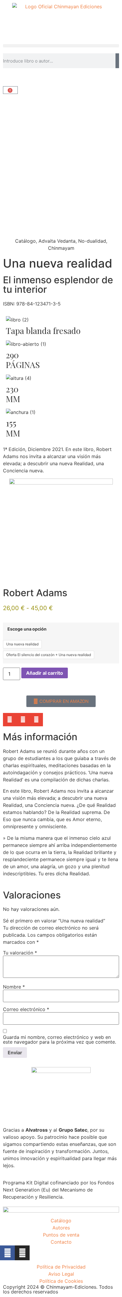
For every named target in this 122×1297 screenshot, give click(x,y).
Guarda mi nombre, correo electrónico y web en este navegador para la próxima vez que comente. (59, 1039)
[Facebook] (7, 1252)
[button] (61, 45)
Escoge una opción (26, 629)
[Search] (117, 60)
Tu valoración (20, 952)
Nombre (14, 986)
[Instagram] (22, 1252)
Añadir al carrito (44, 673)
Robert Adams (35, 593)
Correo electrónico (26, 1009)
